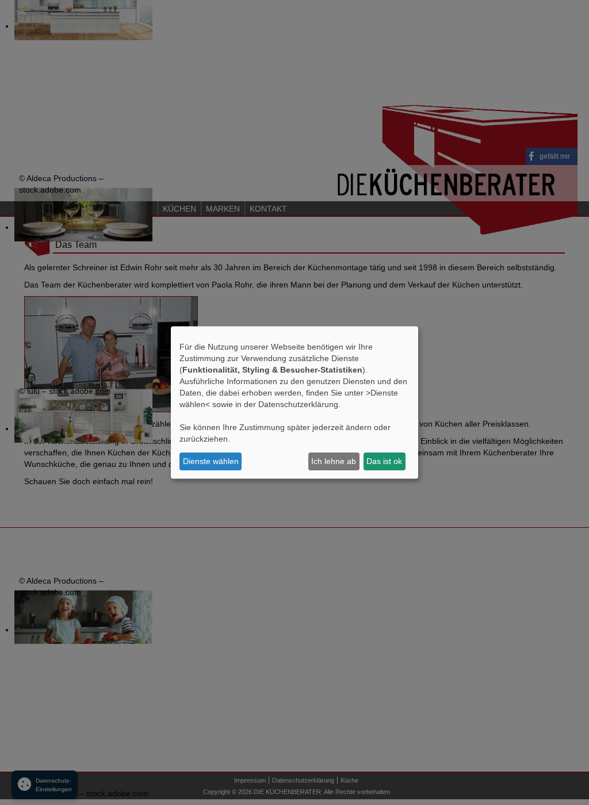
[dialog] (294, 403)
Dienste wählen (211, 461)
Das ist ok (384, 461)
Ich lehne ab (333, 461)
